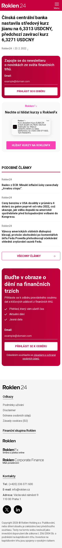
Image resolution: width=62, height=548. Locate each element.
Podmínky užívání (13, 405)
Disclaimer (9, 410)
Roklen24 (7, 48)
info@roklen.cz (21, 489)
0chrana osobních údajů (17, 415)
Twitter (7, 509)
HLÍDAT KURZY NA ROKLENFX (31, 145)
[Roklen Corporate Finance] (23, 461)
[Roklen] (9, 441)
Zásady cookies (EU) (15, 420)
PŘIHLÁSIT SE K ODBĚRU (31, 91)
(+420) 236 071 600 (21, 484)
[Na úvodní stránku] (14, 5)
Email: (8, 75)
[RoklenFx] (13, 451)
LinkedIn (18, 509)
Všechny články (29, 256)
